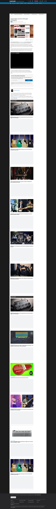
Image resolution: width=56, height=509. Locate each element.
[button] (45, 1)
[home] (11, 3)
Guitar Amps (36, 3)
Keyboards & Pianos (30, 3)
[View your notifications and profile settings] (42, 1)
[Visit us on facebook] (32, 1)
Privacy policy (38, 500)
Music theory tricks (34, 14)
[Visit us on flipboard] (37, 1)
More (40, 3)
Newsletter (32, 39)
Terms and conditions (31, 500)
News (11, 21)
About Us (12, 500)
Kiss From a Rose (41, 14)
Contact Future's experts (22, 500)
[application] (21, 60)
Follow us (28, 39)
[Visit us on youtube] (36, 1)
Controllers (21, 3)
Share (12, 39)
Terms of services (20, 82)
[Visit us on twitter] (33, 1)
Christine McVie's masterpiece (18, 14)
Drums (25, 3)
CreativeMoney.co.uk (16, 96)
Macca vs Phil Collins (27, 14)
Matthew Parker (16, 21)
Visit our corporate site (38, 494)
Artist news (13, 3)
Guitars (18, 3)
